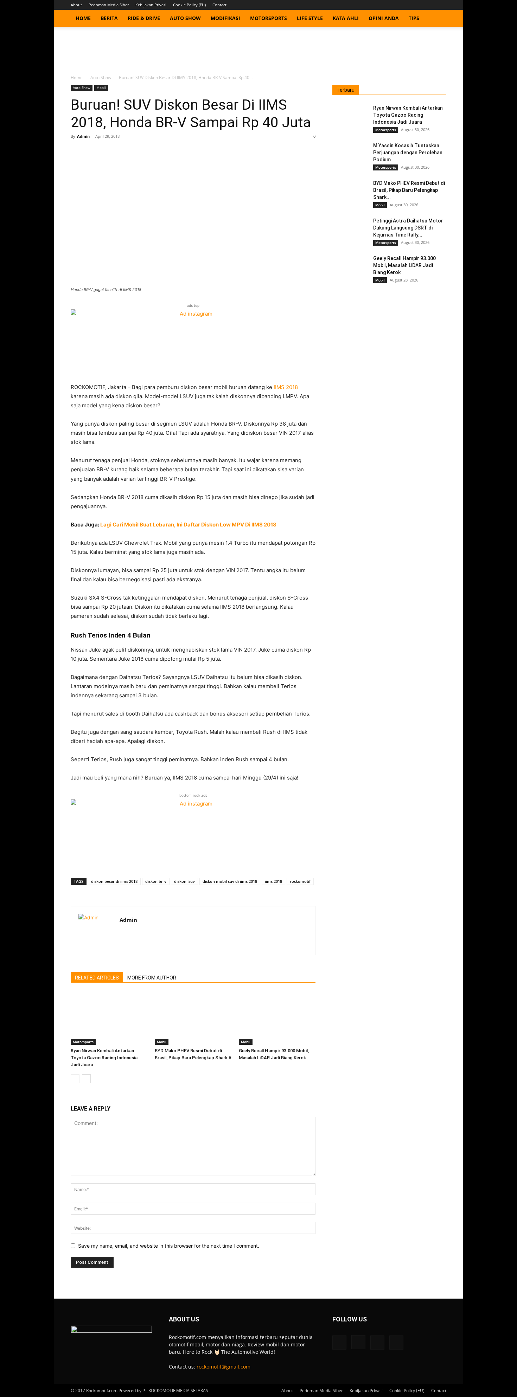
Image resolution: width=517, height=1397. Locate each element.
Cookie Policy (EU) (189, 4)
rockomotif (300, 881)
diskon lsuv (184, 881)
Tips (414, 18)
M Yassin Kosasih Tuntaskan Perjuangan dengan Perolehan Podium (407, 152)
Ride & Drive (144, 18)
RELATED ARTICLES (97, 978)
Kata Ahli (346, 18)
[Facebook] (406, 5)
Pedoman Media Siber (109, 4)
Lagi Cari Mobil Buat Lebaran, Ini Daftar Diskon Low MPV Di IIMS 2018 (188, 524)
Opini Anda (384, 18)
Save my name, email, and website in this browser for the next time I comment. (168, 1246)
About (76, 4)
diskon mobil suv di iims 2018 (230, 881)
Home (83, 18)
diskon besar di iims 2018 (114, 881)
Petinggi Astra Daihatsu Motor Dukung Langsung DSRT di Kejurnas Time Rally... (408, 228)
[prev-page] (75, 1078)
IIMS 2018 (286, 387)
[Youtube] (441, 5)
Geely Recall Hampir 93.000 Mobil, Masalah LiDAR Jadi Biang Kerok (404, 265)
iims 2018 (273, 881)
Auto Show (185, 18)
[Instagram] (418, 5)
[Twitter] (429, 5)
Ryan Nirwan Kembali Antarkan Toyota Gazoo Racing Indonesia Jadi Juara (104, 1057)
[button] (437, 18)
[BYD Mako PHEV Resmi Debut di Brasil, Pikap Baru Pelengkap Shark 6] (193, 1018)
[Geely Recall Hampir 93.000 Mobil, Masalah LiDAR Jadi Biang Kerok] (277, 1018)
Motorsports (268, 18)
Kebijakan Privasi (150, 4)
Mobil (101, 87)
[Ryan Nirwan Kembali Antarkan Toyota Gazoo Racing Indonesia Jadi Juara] (109, 1018)
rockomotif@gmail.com (223, 1366)
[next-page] (86, 1078)
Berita (109, 18)
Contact (219, 4)
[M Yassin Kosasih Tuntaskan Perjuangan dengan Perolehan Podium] (350, 154)
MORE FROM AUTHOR (151, 978)
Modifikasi (225, 18)
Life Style (310, 18)
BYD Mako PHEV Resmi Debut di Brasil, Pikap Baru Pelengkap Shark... (409, 190)
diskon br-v (155, 881)
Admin (83, 136)
